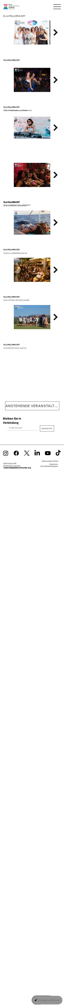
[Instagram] (5, 453)
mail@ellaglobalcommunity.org (17, 467)
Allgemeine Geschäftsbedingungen (49, 465)
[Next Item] (55, 32)
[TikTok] (58, 453)
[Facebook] (16, 453)
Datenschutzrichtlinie (50, 461)
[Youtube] (47, 453)
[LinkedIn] (37, 453)
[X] (26, 453)
